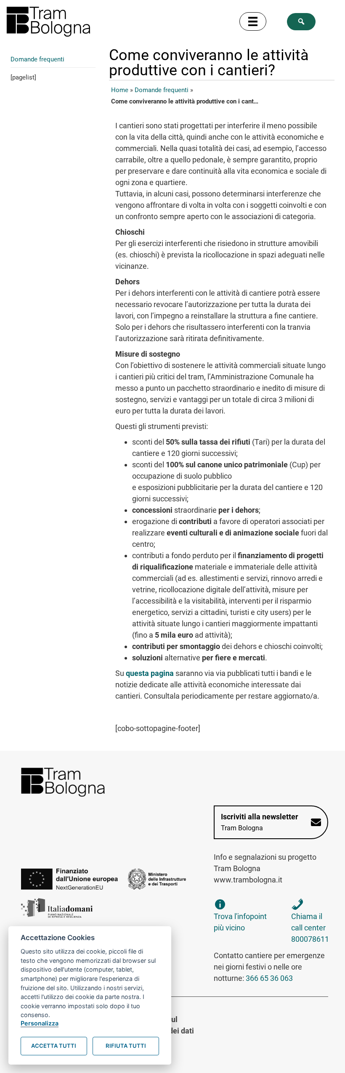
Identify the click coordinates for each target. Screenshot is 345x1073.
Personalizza (39, 1023)
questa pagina (150, 673)
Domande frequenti (37, 59)
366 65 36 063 (269, 978)
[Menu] (252, 21)
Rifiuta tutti (126, 1045)
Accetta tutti (53, 1045)
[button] (301, 21)
